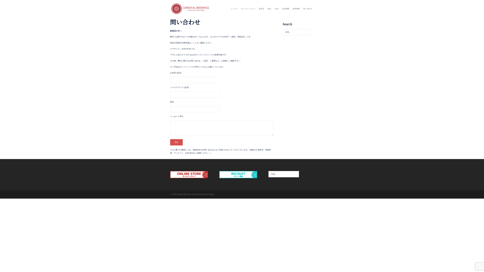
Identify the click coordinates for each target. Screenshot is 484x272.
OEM (277, 9)
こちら (194, 43)
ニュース (234, 9)
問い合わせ (307, 9)
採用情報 (296, 9)
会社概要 (285, 9)
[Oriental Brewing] (190, 9)
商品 (269, 9)
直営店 (261, 9)
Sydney (211, 194)
